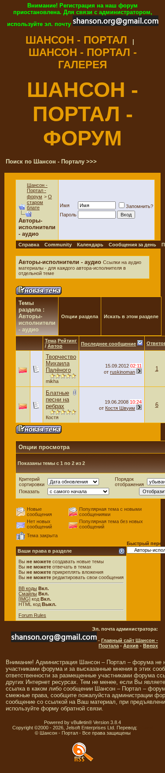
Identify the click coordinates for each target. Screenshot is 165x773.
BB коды (27, 588)
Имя (65, 205)
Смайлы (27, 593)
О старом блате (39, 202)
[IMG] (24, 599)
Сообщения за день (132, 244)
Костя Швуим (120, 408)
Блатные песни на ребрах (57, 399)
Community (58, 244)
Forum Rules (32, 615)
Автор (55, 346)
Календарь (90, 244)
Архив (131, 645)
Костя (52, 417)
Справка (28, 244)
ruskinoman (122, 372)
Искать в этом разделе (131, 316)
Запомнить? (139, 206)
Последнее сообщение (108, 343)
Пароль (68, 214)
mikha (52, 381)
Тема (50, 340)
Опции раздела (79, 316)
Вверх (150, 645)
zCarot (146, 727)
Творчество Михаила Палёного (61, 363)
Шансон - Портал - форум (37, 190)
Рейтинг (67, 340)
